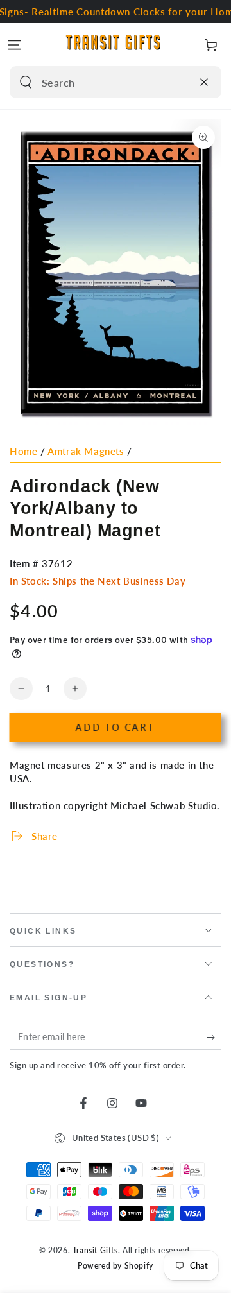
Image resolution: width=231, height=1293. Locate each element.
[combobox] (102, 82)
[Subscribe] (214, 1037)
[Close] (204, 82)
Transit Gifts (95, 1250)
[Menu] (14, 45)
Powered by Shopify (115, 1266)
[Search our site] (25, 82)
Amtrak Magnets (85, 451)
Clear (179, 82)
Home (23, 451)
